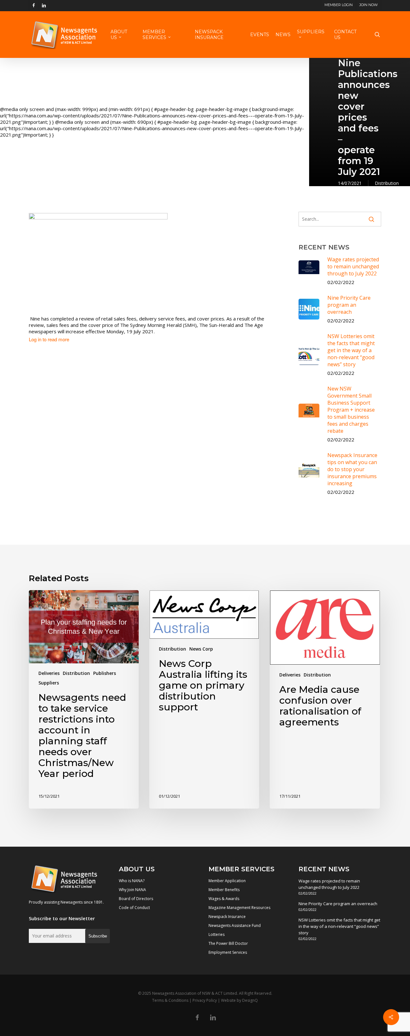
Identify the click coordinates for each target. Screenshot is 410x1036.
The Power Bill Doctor (228, 943)
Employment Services (228, 952)
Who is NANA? (131, 880)
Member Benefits (224, 889)
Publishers (104, 673)
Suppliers (48, 683)
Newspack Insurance (227, 916)
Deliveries (49, 673)
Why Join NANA (132, 889)
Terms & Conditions (170, 1000)
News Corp (201, 649)
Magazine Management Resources (239, 907)
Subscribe (97, 936)
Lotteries (217, 934)
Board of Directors (136, 898)
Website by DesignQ (239, 1000)
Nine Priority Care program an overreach (338, 903)
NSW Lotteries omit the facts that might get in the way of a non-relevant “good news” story (339, 926)
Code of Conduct (134, 907)
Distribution (387, 183)
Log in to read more (49, 339)
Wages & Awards (224, 898)
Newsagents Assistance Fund (235, 925)
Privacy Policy (205, 1000)
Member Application (227, 880)
